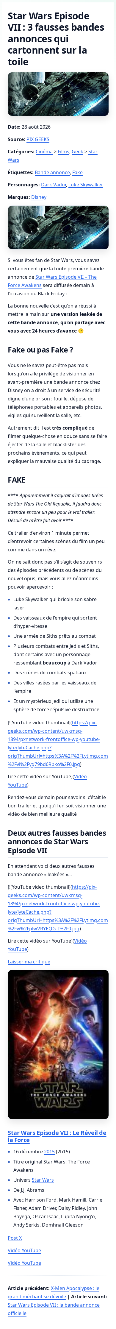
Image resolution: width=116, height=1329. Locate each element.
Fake (77, 172)
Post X (15, 1238)
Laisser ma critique (29, 961)
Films (63, 151)
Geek (77, 151)
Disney (38, 197)
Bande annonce (52, 172)
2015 (49, 1151)
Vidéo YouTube (24, 1250)
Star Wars (43, 1180)
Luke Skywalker (85, 184)
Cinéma (44, 151)
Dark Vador (53, 184)
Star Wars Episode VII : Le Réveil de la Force (57, 1136)
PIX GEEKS (37, 139)
